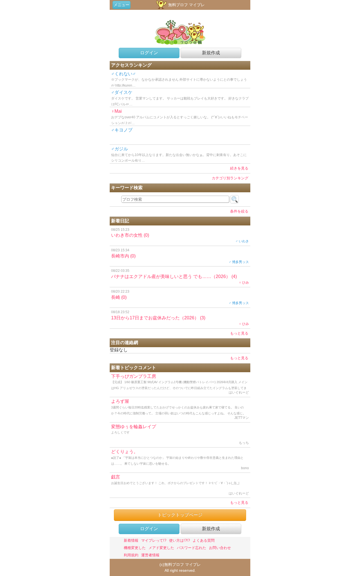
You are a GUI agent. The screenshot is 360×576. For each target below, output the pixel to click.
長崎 (180, 297)
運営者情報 (150, 555)
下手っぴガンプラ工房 (180, 385)
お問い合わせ (220, 548)
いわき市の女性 (180, 235)
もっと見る (239, 333)
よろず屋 (180, 410)
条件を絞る (239, 211)
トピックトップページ (180, 514)
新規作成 (211, 52)
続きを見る (239, 168)
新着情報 (131, 540)
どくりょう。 (180, 459)
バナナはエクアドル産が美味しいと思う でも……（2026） (180, 276)
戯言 (180, 485)
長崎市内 (180, 256)
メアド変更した (161, 548)
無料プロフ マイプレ (186, 5)
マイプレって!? (153, 540)
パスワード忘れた (191, 548)
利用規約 (131, 555)
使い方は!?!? (179, 540)
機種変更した (135, 548)
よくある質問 (204, 540)
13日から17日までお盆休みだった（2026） (180, 318)
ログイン (149, 52)
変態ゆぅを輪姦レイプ (180, 434)
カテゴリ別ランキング (230, 178)
